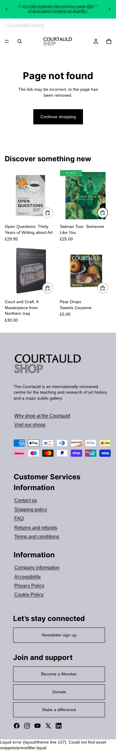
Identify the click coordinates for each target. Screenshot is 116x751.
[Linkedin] (58, 725)
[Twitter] (48, 725)
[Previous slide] (6, 9)
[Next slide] (109, 9)
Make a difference (59, 709)
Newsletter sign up (59, 635)
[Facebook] (16, 725)
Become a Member (59, 674)
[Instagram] (27, 725)
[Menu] (7, 41)
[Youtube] (37, 725)
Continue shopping (58, 116)
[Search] (19, 41)
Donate (59, 691)
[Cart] (108, 41)
